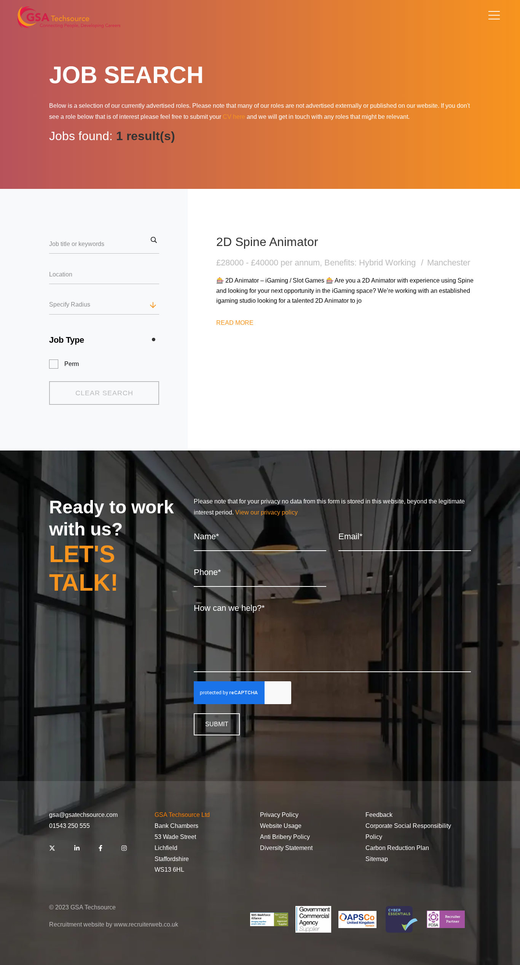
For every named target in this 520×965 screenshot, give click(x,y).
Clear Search (104, 393)
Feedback (378, 815)
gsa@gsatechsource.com (83, 815)
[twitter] (52, 848)
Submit (216, 724)
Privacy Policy (279, 815)
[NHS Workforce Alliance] (269, 919)
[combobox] (118, 305)
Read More (235, 323)
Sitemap (376, 859)
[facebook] (100, 848)
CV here (234, 116)
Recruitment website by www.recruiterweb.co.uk (113, 924)
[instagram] (124, 848)
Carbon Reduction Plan (397, 848)
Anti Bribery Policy (285, 837)
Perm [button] (71, 364)
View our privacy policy (266, 512)
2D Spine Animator (267, 242)
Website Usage (280, 826)
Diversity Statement (286, 848)
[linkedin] (77, 848)
